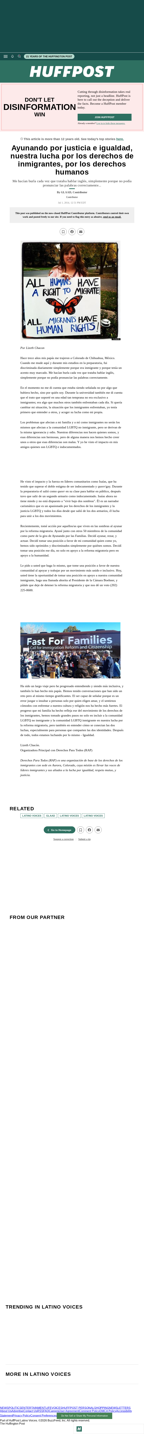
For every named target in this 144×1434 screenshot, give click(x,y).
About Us (6, 1411)
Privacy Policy (21, 1415)
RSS (40, 1411)
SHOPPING (101, 1407)
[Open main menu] (6, 56)
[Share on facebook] (72, 231)
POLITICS (15, 1407)
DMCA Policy (108, 1411)
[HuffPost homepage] (45, 1404)
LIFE (49, 1407)
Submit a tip (84, 839)
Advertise (17, 1411)
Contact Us (30, 1411)
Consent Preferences (43, 1415)
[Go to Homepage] (79, 1429)
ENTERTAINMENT (33, 1407)
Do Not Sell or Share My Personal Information (84, 1415)
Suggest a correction (63, 839)
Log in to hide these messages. (110, 123)
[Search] (19, 56)
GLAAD (50, 815)
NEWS (4, 1407)
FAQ (46, 1411)
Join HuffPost (104, 117)
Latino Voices (69, 815)
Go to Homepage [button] (61, 830)
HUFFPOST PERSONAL (78, 1407)
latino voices (31, 815)
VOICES (57, 1407)
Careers (54, 1411)
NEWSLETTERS (120, 1407)
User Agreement (69, 1411)
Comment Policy (89, 1411)
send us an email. (112, 217)
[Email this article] (80, 231)
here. (120, 139)
